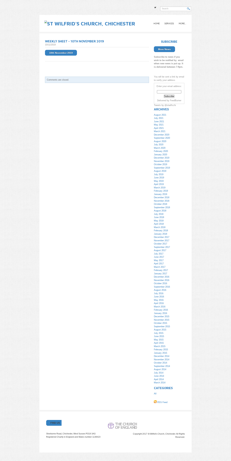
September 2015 (162, 326)
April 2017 (159, 263)
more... (182, 23)
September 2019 (162, 167)
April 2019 (159, 184)
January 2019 (160, 194)
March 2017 (159, 267)
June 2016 (159, 296)
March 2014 (159, 382)
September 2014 (162, 366)
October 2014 (160, 362)
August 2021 (160, 115)
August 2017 (160, 250)
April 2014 (159, 379)
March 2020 (159, 148)
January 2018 (160, 234)
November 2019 (161, 161)
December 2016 (161, 277)
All (155, 393)
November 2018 (161, 201)
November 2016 (161, 280)
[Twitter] (155, 7)
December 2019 (161, 157)
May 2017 (159, 260)
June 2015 (159, 336)
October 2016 (160, 283)
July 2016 (158, 293)
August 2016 (160, 290)
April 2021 (159, 128)
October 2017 (160, 243)
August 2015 (160, 329)
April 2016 (159, 303)
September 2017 (162, 247)
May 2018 (159, 220)
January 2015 (160, 353)
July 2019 (158, 174)
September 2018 (162, 207)
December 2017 (161, 237)
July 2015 (158, 333)
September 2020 (162, 138)
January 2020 (160, 154)
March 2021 (159, 131)
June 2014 (159, 376)
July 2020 (158, 144)
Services (169, 23)
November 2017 (161, 240)
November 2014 (161, 359)
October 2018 (160, 204)
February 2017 (161, 270)
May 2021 (159, 124)
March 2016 (159, 306)
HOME (157, 23)
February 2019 (161, 191)
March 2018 (159, 227)
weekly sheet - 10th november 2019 (74, 41)
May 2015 (159, 339)
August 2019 (160, 171)
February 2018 (161, 230)
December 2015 (161, 316)
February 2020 (161, 151)
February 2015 (161, 349)
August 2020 (160, 141)
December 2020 (161, 134)
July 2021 (158, 118)
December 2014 (161, 356)
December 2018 (161, 197)
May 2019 (159, 181)
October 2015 (160, 323)
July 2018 (158, 214)
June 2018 (159, 217)
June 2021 (159, 121)
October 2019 (160, 164)
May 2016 (159, 300)
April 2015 (159, 343)
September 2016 (162, 287)
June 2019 (159, 177)
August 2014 (160, 369)
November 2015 (161, 320)
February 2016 (161, 310)
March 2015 (159, 346)
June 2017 (159, 257)
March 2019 (159, 187)
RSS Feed (162, 402)
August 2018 (160, 210)
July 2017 (158, 253)
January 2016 (160, 313)
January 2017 (160, 273)
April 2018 (159, 224)
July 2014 (158, 372)
